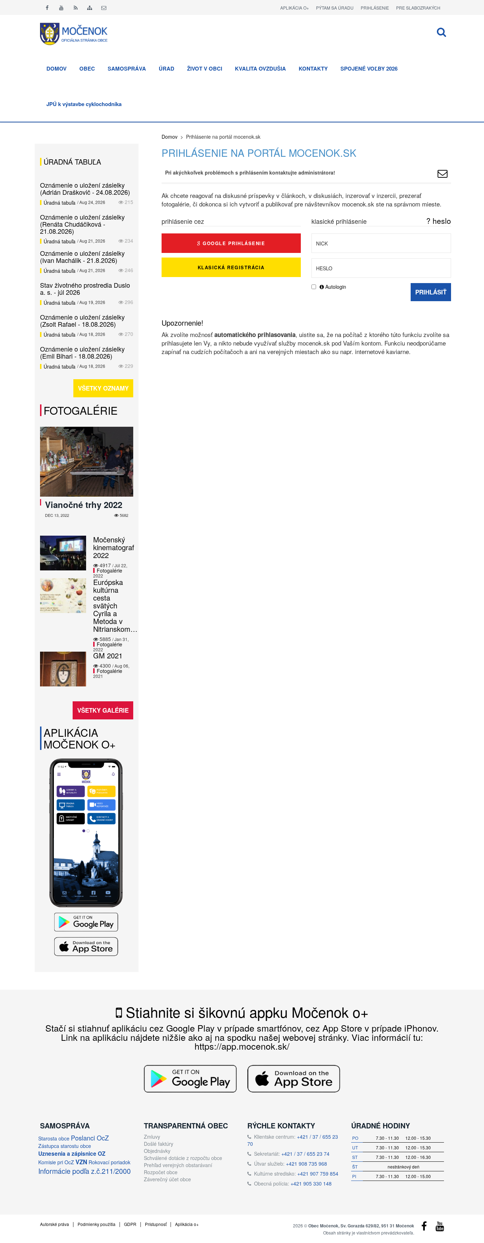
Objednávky (157, 1150)
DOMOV (56, 68)
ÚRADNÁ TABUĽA (72, 161)
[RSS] (75, 7)
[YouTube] (439, 1227)
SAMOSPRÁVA (127, 68)
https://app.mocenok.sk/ (242, 1045)
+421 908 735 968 (306, 1163)
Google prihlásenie (233, 243)
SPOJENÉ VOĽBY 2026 (369, 68)
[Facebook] (47, 7)
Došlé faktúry (158, 1143)
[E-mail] (104, 7)
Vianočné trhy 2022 (83, 504)
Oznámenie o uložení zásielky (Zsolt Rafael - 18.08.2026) (82, 320)
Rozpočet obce (161, 1172)
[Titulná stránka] (79, 33)
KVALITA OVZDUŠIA (260, 68)
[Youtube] (61, 7)
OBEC (87, 68)
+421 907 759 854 (317, 1173)
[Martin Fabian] (443, 174)
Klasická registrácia (231, 267)
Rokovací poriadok (109, 1162)
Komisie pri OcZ (56, 1162)
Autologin (335, 286)
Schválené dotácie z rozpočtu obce (183, 1157)
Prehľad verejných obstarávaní (178, 1165)
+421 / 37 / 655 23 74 (305, 1153)
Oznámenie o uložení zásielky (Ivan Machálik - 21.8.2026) (82, 256)
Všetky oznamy (103, 388)
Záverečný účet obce (167, 1179)
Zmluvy (152, 1136)
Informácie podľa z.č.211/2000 (84, 1171)
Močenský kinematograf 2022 (113, 547)
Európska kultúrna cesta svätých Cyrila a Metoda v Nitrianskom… (115, 605)
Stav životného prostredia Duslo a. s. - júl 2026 (85, 288)
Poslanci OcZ (90, 1137)
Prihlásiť (430, 292)
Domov (170, 136)
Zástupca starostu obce (64, 1145)
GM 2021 (108, 655)
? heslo (438, 220)
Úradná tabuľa (59, 202)
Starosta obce (53, 1138)
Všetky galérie (103, 710)
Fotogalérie (81, 410)
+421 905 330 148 (311, 1183)
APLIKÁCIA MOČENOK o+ (80, 738)
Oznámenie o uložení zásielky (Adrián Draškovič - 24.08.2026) (85, 188)
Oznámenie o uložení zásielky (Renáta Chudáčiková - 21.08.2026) (82, 224)
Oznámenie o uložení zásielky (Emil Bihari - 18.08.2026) (82, 352)
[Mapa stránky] (90, 7)
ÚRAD (166, 68)
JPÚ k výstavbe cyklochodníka (84, 104)
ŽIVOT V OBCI (204, 68)
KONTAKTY (313, 68)
